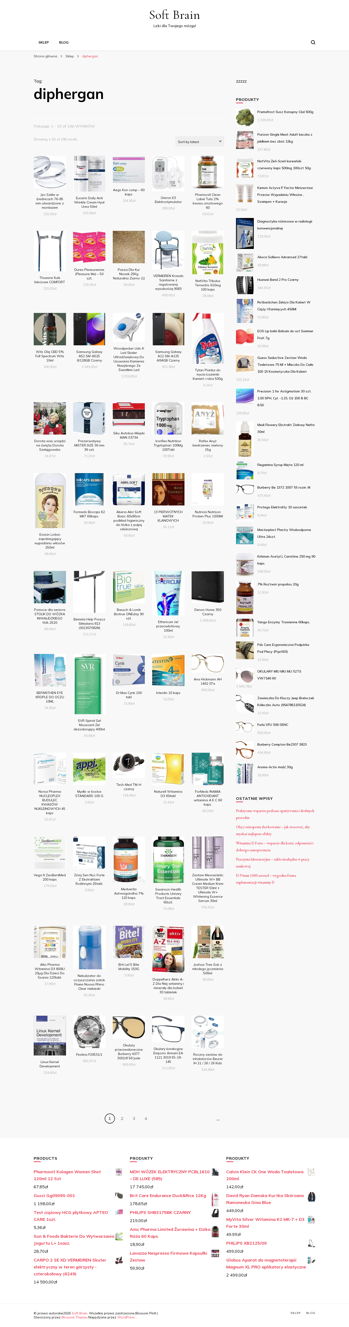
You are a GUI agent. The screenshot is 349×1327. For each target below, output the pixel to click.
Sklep (43, 42)
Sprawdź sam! (49, 177)
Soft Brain (174, 14)
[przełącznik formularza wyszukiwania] (313, 42)
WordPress (126, 1317)
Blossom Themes (74, 1317)
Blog (64, 42)
